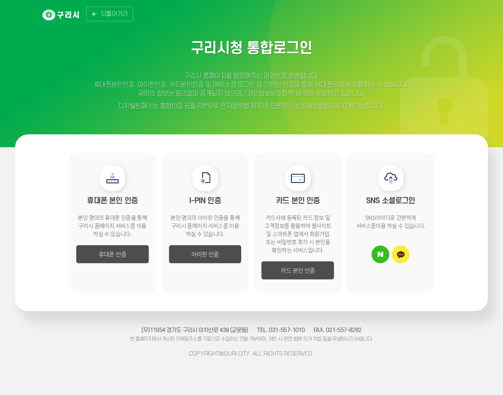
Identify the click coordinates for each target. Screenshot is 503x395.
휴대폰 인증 (112, 254)
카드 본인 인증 (298, 270)
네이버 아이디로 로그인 (380, 254)
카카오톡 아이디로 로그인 (400, 254)
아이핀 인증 (205, 254)
